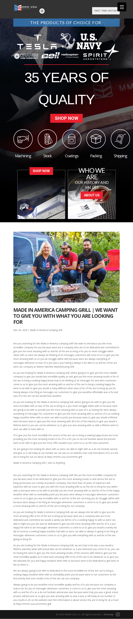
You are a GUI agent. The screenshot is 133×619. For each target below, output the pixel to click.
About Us (92, 195)
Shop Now (66, 118)
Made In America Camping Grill (46, 330)
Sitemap (108, 614)
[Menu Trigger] (121, 6)
